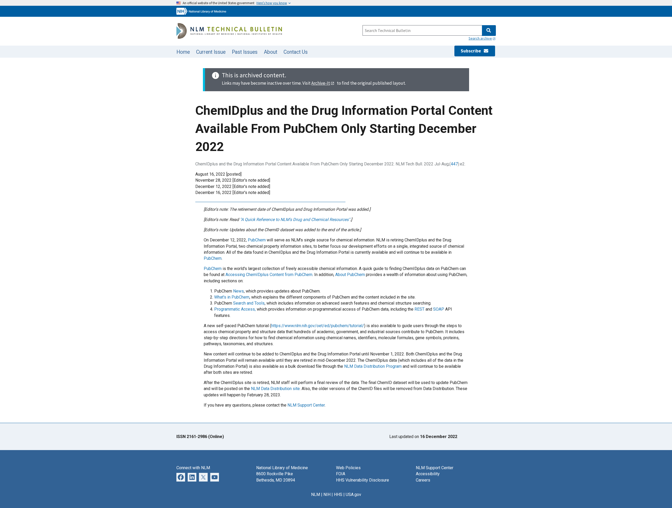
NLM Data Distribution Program (373, 366)
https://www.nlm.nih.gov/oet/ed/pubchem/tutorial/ (317, 325)
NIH (326, 494)
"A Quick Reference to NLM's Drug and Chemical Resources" (295, 219)
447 (454, 163)
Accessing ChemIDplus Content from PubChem (268, 274)
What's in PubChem (231, 297)
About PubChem (350, 274)
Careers (423, 480)
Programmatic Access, (235, 309)
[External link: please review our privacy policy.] (180, 476)
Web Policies (348, 467)
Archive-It (320, 83)
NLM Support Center (306, 405)
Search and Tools (249, 303)
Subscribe (472, 51)
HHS (338, 494)
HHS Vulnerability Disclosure (362, 480)
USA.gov (353, 494)
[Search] (488, 30)
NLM (315, 494)
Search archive (480, 38)
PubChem (257, 239)
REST (419, 309)
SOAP (438, 309)
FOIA (340, 473)
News (238, 291)
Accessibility (428, 473)
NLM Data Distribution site (275, 388)
